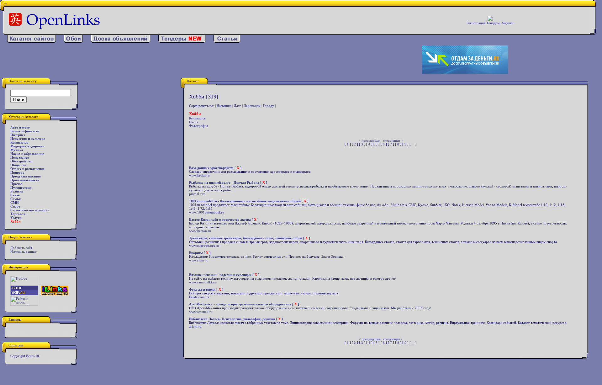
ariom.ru (195, 326)
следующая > (393, 140)
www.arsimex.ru (201, 312)
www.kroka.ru (199, 175)
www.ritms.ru (199, 260)
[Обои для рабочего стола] (73, 41)
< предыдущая (369, 140)
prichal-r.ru (197, 194)
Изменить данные (23, 251)
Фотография (198, 126)
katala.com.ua (199, 297)
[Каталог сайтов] (31, 41)
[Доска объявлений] (120, 41)
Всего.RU (33, 356)
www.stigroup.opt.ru (204, 245)
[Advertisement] (196, 60)
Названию (224, 106)
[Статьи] (227, 41)
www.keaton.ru (200, 231)
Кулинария (197, 118)
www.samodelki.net (203, 282)
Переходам (252, 106)
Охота (193, 122)
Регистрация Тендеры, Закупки (490, 23)
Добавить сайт (21, 248)
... (413, 144)
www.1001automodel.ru (206, 212)
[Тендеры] (181, 41)
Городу (268, 106)
